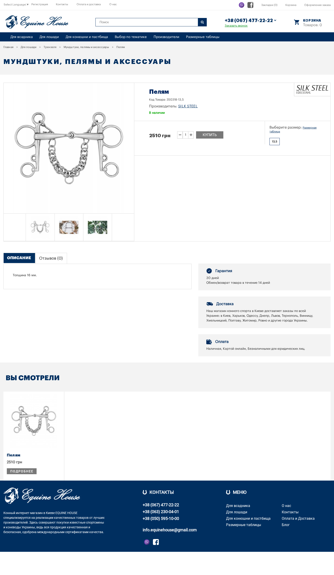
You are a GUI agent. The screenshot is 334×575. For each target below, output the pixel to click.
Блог (286, 525)
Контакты (62, 4)
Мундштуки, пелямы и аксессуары (86, 47)
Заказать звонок (236, 25)
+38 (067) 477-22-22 (161, 504)
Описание (19, 258)
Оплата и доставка (89, 4)
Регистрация (39, 4)
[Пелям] (40, 227)
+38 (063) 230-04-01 (161, 511)
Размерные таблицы (202, 37)
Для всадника (21, 37)
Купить (210, 135)
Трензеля (50, 47)
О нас (113, 4)
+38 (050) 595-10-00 (161, 518)
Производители (166, 37)
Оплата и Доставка (298, 518)
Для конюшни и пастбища (87, 37)
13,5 (274, 141)
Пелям (13, 455)
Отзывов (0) (51, 258)
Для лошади (49, 37)
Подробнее (21, 471)
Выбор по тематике (131, 37)
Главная (8, 47)
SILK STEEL (188, 106)
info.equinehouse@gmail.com (170, 529)
